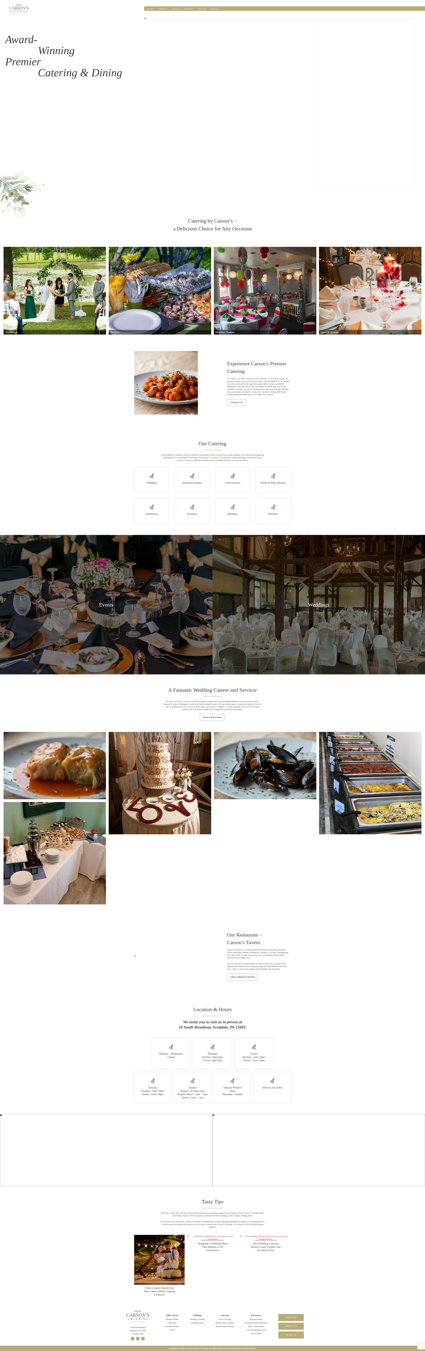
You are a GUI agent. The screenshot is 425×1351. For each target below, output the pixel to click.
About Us (151, 9)
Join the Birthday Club (256, 1330)
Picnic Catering (224, 1319)
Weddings (162, 9)
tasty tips (291, 1317)
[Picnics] (160, 290)
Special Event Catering (224, 1326)
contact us (291, 1326)
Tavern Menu (256, 1333)
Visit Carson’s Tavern (242, 977)
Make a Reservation (256, 1326)
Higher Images (249, 1348)
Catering (175, 9)
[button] (407, 202)
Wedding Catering (197, 1319)
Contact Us (214, 9)
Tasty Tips (202, 9)
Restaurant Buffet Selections (256, 1323)
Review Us (291, 1335)
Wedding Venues (197, 1323)
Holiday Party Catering (224, 1323)
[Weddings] (55, 290)
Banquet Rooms (256, 1319)
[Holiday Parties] (265, 290)
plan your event (212, 717)
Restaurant (188, 9)
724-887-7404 (137, 1334)
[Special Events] (370, 290)
